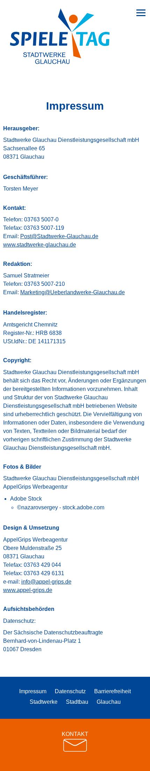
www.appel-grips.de (27, 590)
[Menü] (141, 12)
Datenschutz (70, 691)
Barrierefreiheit (112, 691)
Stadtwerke (44, 702)
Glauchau (109, 702)
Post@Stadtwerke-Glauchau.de (59, 236)
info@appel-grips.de (46, 582)
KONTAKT (75, 734)
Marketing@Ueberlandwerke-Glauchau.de (72, 292)
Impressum (32, 691)
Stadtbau (77, 702)
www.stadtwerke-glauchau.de (39, 245)
